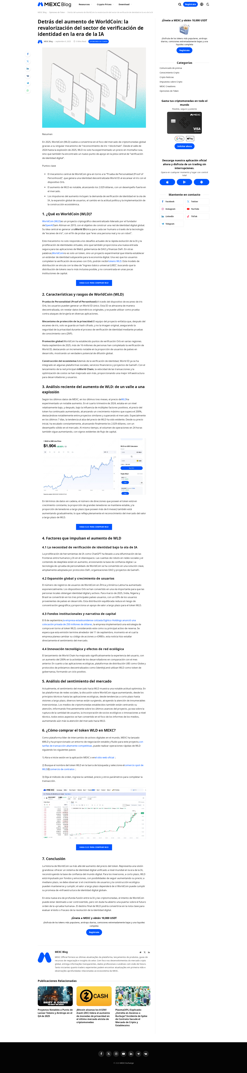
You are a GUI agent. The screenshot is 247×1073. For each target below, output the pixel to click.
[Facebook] (28, 54)
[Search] (180, 4)
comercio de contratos (62, 769)
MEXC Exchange (127, 1063)
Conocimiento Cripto (169, 72)
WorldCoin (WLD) (51, 221)
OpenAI (49, 225)
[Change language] (201, 4)
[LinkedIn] (28, 68)
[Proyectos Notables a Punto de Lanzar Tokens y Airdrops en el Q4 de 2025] (55, 996)
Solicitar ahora (184, 146)
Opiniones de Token (57, 12)
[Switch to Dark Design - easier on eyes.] (207, 4)
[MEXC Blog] (54, 4)
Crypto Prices (104, 4)
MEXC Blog (42, 12)
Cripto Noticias (167, 77)
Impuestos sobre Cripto (171, 81)
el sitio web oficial (104, 757)
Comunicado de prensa (171, 68)
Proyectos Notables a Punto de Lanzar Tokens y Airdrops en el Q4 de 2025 (55, 1013)
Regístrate (190, 4)
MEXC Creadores (168, 86)
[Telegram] (28, 83)
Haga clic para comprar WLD (93, 283)
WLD (123, 399)
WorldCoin (57, 253)
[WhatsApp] (28, 90)
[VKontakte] (28, 76)
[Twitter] (28, 61)
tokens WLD (114, 261)
